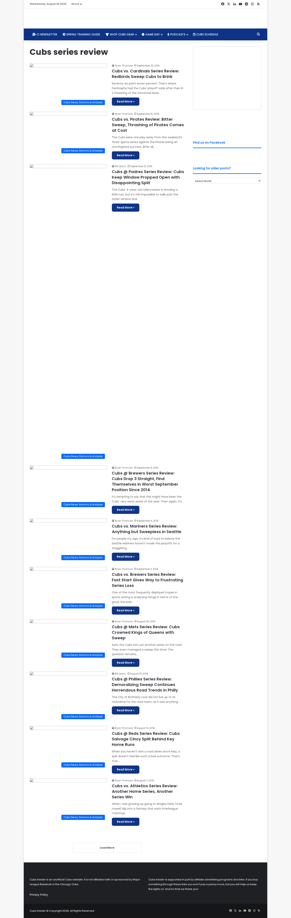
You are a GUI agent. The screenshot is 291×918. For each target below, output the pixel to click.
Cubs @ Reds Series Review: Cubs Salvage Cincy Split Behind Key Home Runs (146, 739)
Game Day (152, 34)
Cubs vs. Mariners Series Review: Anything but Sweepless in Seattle (146, 528)
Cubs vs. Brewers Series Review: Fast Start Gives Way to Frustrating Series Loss (147, 580)
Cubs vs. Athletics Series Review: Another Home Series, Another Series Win (145, 791)
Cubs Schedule (206, 34)
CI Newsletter (46, 34)
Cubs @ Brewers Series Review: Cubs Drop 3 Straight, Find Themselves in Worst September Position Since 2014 (145, 481)
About (75, 4)
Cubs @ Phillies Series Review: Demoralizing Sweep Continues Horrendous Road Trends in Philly (145, 684)
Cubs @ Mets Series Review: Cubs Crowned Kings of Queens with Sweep (146, 632)
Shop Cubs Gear (121, 34)
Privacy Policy (39, 895)
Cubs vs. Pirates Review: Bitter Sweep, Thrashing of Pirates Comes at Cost (148, 125)
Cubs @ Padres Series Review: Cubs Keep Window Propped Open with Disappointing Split (148, 177)
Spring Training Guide (83, 34)
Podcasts (177, 34)
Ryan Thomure (124, 65)
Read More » (125, 101)
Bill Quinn (120, 166)
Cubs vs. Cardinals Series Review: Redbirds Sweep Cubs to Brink (145, 73)
